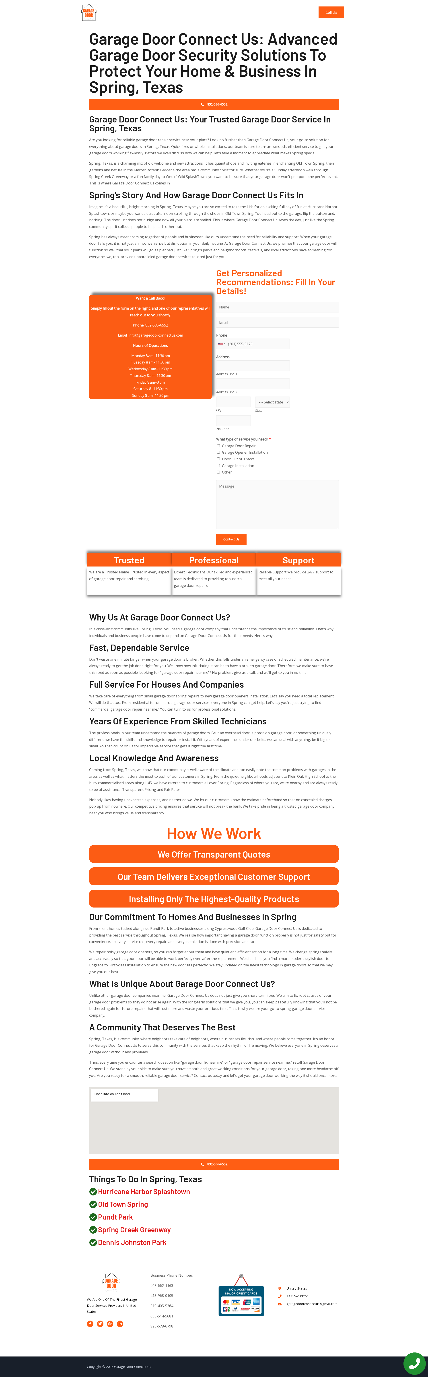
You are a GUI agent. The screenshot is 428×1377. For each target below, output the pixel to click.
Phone (221, 335)
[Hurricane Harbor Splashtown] (93, 1191)
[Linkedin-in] (120, 1324)
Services (256, 12)
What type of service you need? (243, 439)
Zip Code (222, 429)
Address (223, 356)
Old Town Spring (123, 1204)
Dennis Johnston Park (132, 1242)
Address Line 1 (226, 374)
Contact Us (302, 12)
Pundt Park (115, 1216)
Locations (278, 12)
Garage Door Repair (239, 445)
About (237, 12)
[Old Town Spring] (93, 1204)
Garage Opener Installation (245, 452)
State (258, 410)
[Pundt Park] (93, 1217)
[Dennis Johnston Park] (93, 1242)
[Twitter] (100, 1324)
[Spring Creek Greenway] (93, 1230)
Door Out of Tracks (238, 459)
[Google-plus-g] (110, 1324)
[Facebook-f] (90, 1324)
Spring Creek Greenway (134, 1229)
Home (219, 12)
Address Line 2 (226, 392)
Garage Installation (238, 465)
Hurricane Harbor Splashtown (144, 1191)
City (218, 410)
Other (227, 472)
